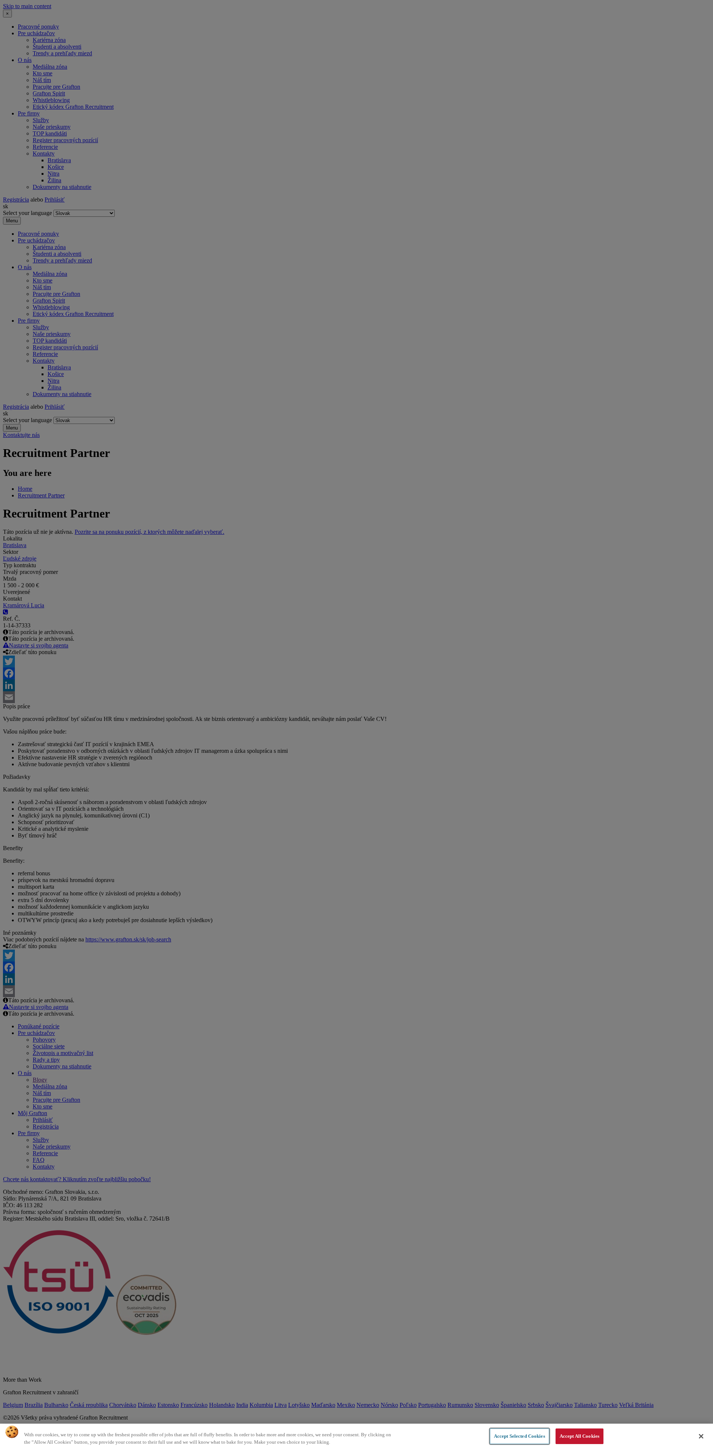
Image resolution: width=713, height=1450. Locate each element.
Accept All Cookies (579, 1436)
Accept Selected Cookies (519, 1436)
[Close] (701, 1436)
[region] (356, 1437)
